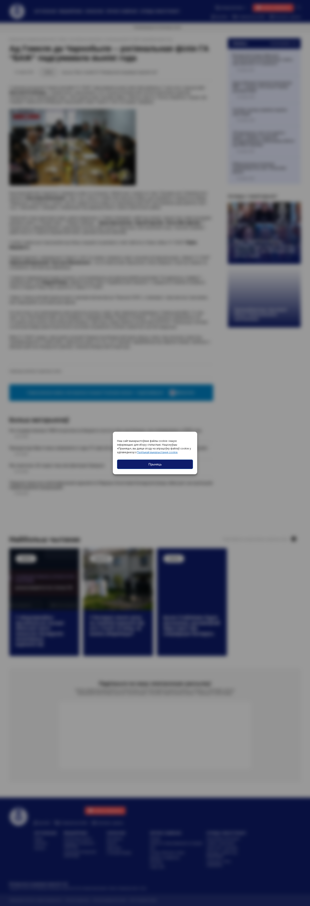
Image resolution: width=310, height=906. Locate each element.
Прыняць (155, 464)
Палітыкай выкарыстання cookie (157, 452)
